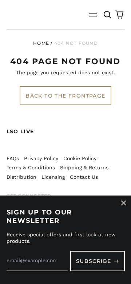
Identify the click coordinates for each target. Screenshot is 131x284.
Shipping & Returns (84, 167)
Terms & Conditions (31, 167)
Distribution (21, 177)
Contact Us (84, 177)
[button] (108, 15)
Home (41, 43)
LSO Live (20, 131)
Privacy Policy (41, 158)
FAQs (13, 158)
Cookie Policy (79, 158)
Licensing (53, 177)
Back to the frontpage (65, 95)
